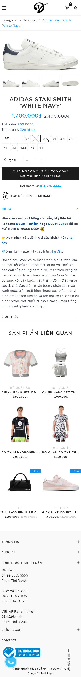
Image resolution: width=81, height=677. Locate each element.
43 (33, 147)
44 (41, 147)
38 (35, 139)
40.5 (72, 139)
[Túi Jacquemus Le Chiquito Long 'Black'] (20, 490)
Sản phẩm (40, 333)
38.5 (45, 139)
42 (14, 147)
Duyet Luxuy (58, 223)
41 (5, 147)
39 (54, 139)
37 (27, 139)
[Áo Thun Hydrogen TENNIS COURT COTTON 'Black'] (20, 430)
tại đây (57, 251)
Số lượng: (9, 160)
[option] (40, 54)
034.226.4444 (50, 186)
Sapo (49, 673)
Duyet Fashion (27, 223)
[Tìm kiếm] (75, 7)
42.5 (23, 147)
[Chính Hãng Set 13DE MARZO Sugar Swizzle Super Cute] (20, 370)
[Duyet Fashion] (41, 7)
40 (62, 139)
